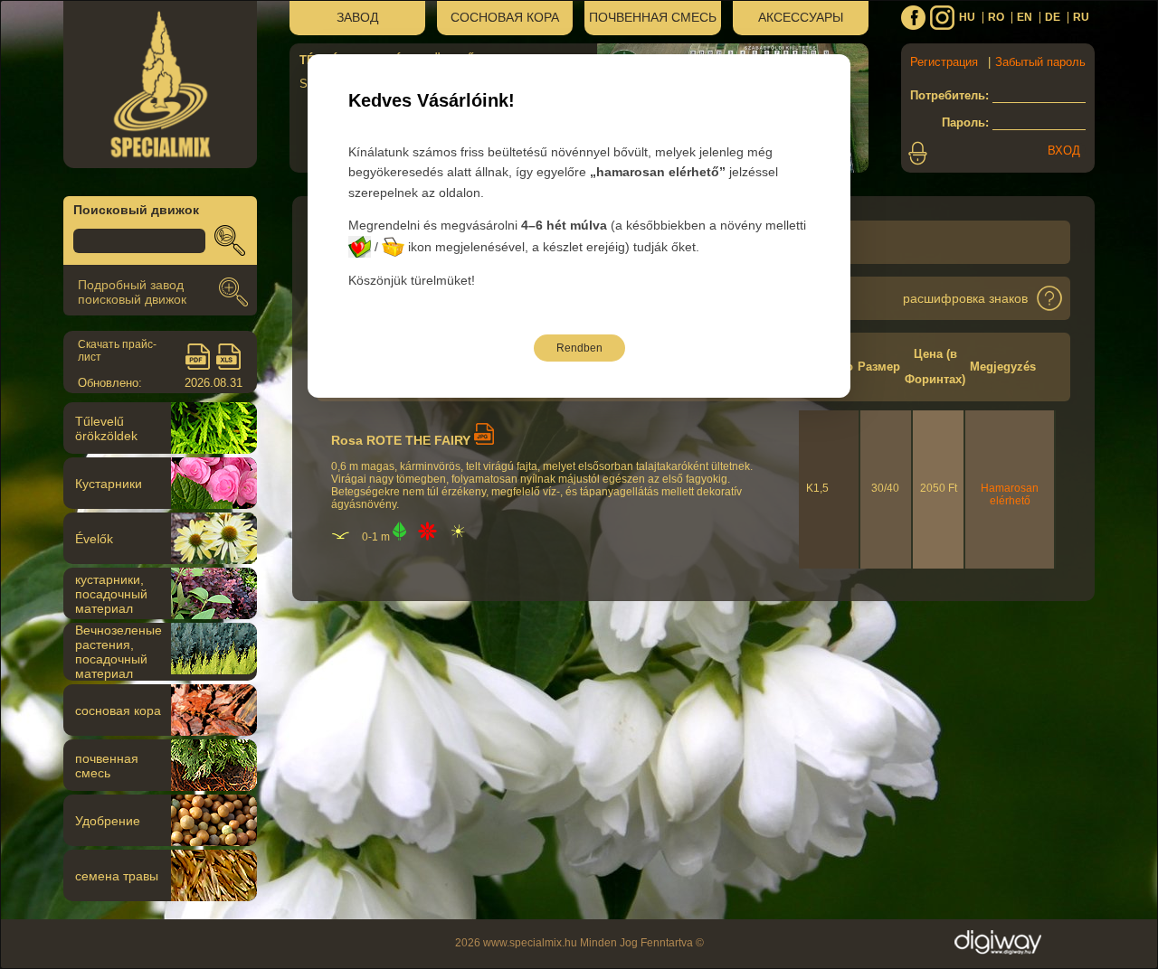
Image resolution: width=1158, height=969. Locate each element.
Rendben (579, 348)
